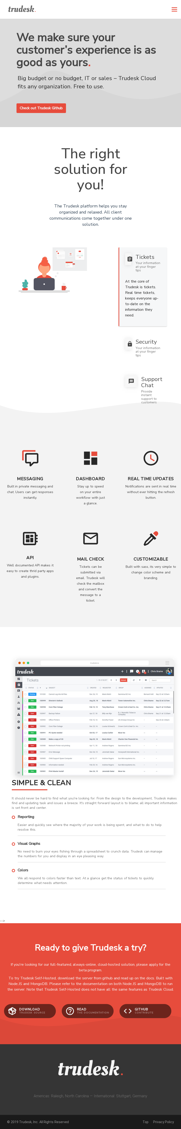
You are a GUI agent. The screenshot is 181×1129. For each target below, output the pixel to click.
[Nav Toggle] (174, 9)
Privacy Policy (163, 1122)
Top (145, 1122)
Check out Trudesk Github (41, 108)
